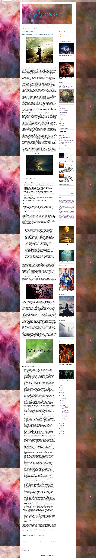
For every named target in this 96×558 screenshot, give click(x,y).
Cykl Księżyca (62, 108)
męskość (63, 206)
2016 (61, 426)
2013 (61, 431)
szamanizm (71, 214)
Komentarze (63, 36)
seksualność (67, 212)
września (63, 398)
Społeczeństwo (62, 117)
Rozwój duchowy (62, 116)
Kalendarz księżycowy (63, 110)
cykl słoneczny (62, 203)
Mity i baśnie (61, 119)
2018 (61, 423)
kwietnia (63, 403)
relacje (69, 209)
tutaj (29, 144)
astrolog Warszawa (62, 200)
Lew (60, 206)
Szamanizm (61, 123)
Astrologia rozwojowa (63, 112)
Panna (60, 208)
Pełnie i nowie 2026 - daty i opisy (29, 26)
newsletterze (25, 527)
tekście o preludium (40, 137)
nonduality (65, 207)
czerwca (63, 402)
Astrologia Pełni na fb (47, 26)
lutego (63, 418)
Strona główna (39, 541)
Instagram (39, 26)
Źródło (44, 258)
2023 (61, 390)
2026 (61, 385)
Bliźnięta (69, 201)
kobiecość (67, 205)
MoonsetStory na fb (56, 26)
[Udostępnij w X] (41, 535)
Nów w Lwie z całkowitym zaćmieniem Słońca (69, 154)
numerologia (69, 207)
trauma (64, 215)
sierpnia (63, 400)
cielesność (65, 202)
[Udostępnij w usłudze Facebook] (42, 535)
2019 (61, 421)
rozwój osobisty (69, 211)
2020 (61, 395)
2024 (61, 389)
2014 (61, 430)
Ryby (60, 212)
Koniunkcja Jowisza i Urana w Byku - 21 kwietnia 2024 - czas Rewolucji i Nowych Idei (66, 86)
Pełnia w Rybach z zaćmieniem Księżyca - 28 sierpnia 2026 (68, 165)
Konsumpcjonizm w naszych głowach (66, 148)
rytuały (63, 212)
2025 (61, 387)
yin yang (72, 218)
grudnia (63, 397)
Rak (60, 209)
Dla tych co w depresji (63, 145)
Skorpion (72, 212)
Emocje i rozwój (65, 26)
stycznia (63, 419)
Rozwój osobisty (62, 114)
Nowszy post (25, 541)
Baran (60, 201)
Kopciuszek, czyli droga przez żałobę (66, 146)
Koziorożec (72, 205)
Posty (62, 34)
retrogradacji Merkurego (47, 370)
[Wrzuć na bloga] (40, 535)
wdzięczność (66, 216)
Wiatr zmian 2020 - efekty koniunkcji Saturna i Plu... (65, 415)
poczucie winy (66, 208)
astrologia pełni (70, 200)
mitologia (60, 207)
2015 (61, 428)
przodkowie (72, 208)
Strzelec (67, 214)
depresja (68, 203)
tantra (60, 215)
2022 (61, 392)
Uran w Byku (32, 110)
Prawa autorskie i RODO (32, 28)
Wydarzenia (61, 125)
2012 (61, 433)
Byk (62, 202)
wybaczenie (61, 218)
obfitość (72, 207)
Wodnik (65, 217)
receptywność (64, 209)
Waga (67, 215)
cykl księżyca (71, 202)
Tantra (60, 121)
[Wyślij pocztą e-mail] (38, 535)
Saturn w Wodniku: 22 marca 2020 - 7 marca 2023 (65, 407)
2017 (61, 425)
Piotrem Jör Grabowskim (45, 316)
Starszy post (53, 541)
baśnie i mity (64, 201)
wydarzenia (67, 218)
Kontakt (24, 28)
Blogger (53, 555)
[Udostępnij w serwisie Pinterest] (43, 535)
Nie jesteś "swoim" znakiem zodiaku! (66, 140)
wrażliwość (72, 217)
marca (63, 405)
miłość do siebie (70, 206)
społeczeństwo (62, 214)
